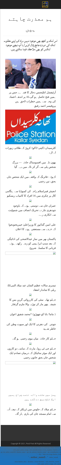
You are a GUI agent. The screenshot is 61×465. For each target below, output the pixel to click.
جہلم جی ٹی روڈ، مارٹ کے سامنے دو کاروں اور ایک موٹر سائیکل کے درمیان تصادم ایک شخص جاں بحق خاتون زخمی (31, 353)
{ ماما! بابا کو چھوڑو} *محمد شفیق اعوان (33, 314)
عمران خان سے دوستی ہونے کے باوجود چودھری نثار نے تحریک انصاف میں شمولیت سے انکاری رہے (32, 210)
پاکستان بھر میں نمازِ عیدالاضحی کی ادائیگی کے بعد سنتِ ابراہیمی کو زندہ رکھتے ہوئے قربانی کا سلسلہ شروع (31, 243)
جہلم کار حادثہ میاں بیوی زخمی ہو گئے (34, 338)
